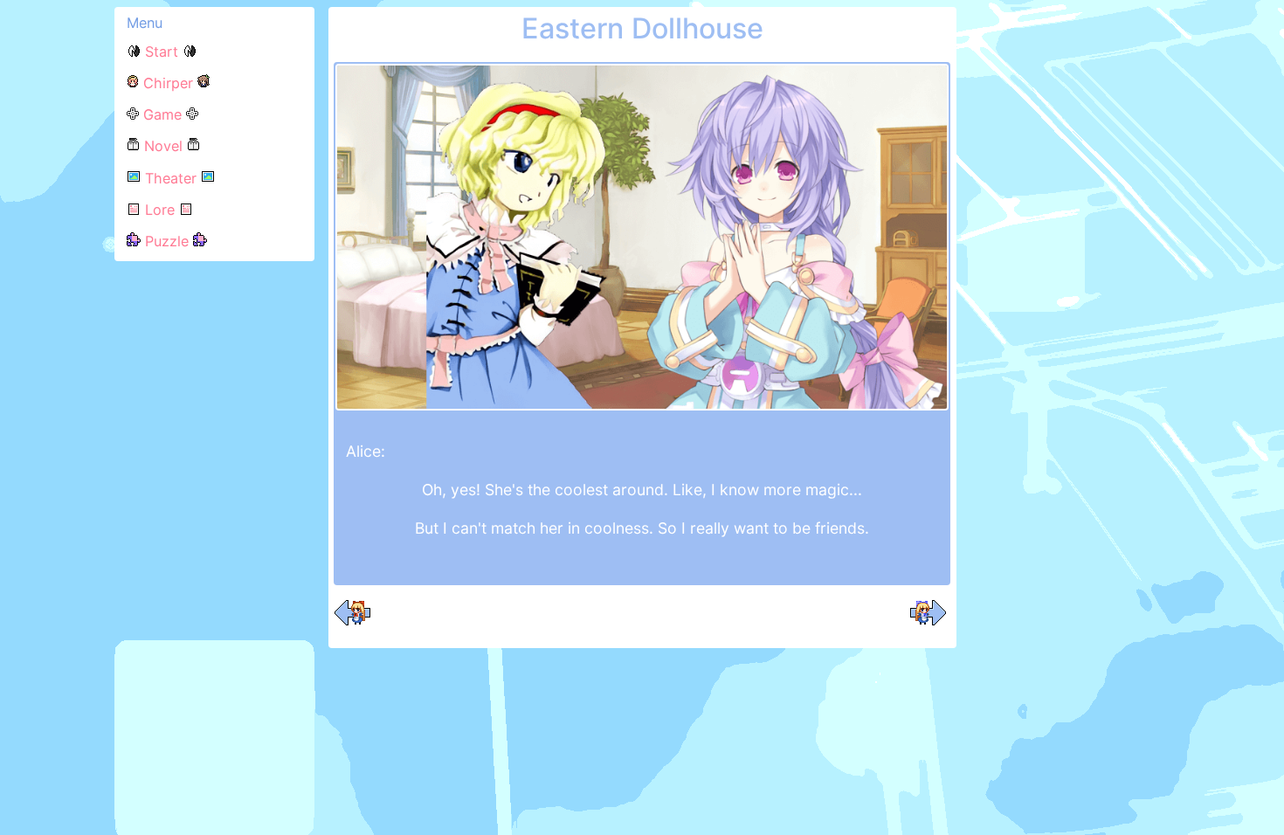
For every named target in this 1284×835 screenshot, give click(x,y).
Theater (171, 178)
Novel (163, 146)
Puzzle (167, 241)
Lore (160, 209)
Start (162, 51)
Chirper (168, 83)
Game (162, 114)
